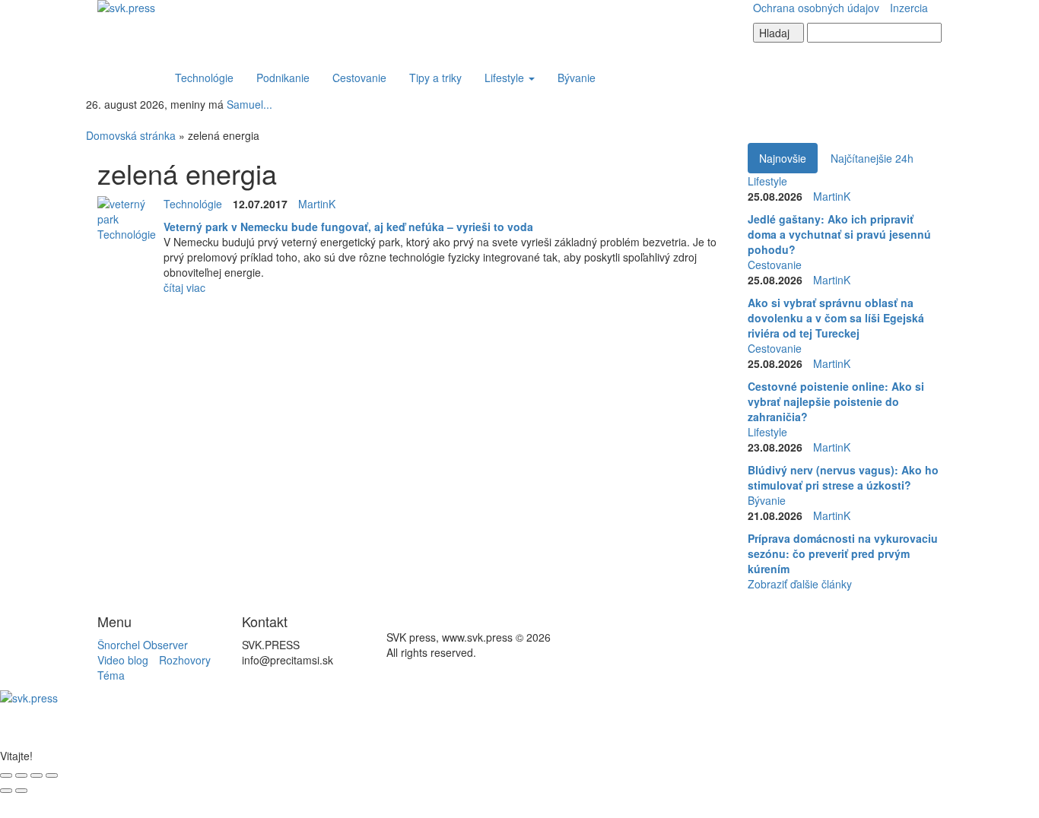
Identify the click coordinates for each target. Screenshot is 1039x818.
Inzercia (909, 7)
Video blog (122, 659)
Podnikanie (283, 77)
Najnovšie (782, 158)
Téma (111, 675)
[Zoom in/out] (52, 775)
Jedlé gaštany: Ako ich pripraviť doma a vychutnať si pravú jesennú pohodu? (839, 234)
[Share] (21, 775)
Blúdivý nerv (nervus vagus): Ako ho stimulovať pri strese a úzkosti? (843, 477)
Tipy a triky (435, 77)
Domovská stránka (131, 135)
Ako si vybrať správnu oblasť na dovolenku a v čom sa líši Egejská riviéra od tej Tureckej (836, 318)
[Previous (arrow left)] (6, 790)
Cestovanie (359, 77)
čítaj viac (184, 287)
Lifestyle (506, 77)
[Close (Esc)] (6, 775)
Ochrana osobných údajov (816, 7)
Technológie (204, 77)
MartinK (316, 203)
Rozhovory (185, 659)
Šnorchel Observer (142, 644)
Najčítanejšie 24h (872, 158)
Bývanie (577, 77)
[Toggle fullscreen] (36, 775)
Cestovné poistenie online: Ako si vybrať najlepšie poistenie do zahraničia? (836, 401)
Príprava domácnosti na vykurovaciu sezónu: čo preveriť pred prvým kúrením (843, 553)
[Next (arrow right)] (21, 790)
